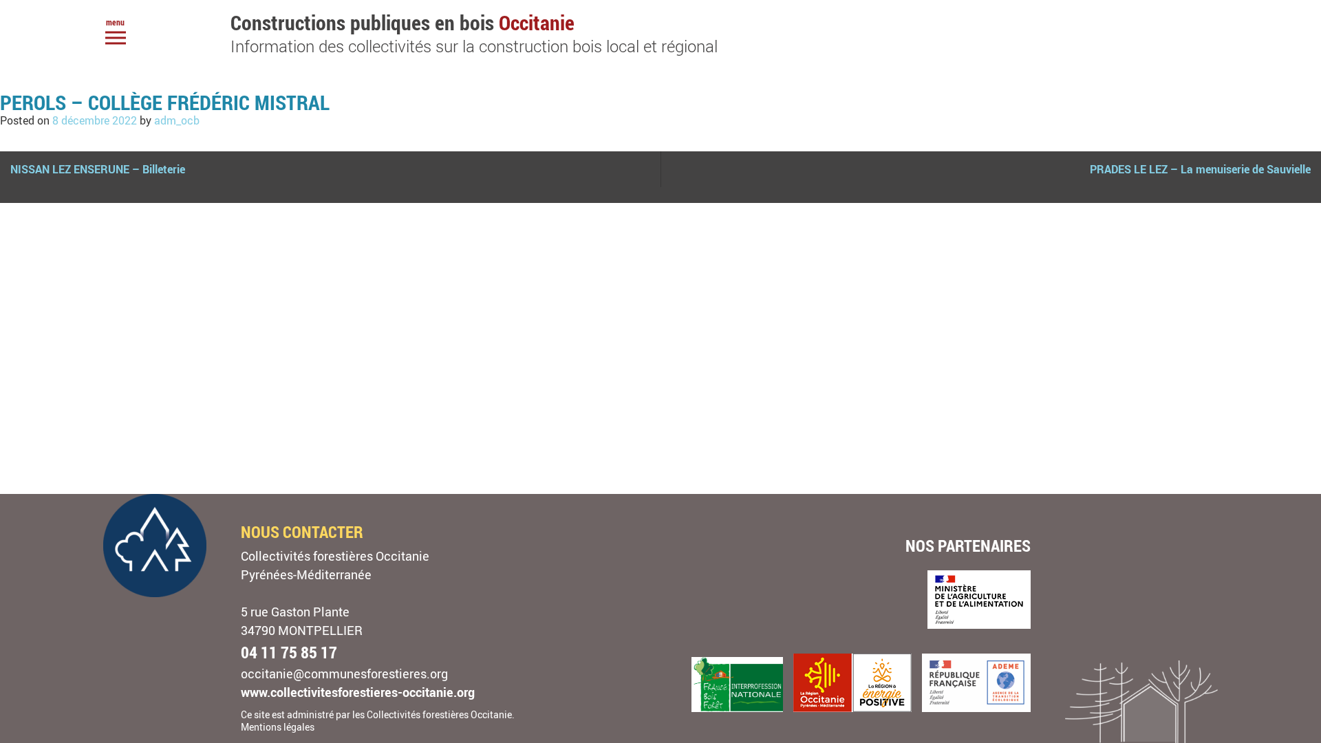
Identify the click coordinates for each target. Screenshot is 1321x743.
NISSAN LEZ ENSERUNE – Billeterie (97, 169)
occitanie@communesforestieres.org (344, 673)
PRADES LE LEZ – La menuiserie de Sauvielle (1200, 169)
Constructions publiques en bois (474, 32)
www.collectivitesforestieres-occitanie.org (358, 692)
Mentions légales (277, 726)
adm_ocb (177, 120)
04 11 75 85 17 (289, 652)
